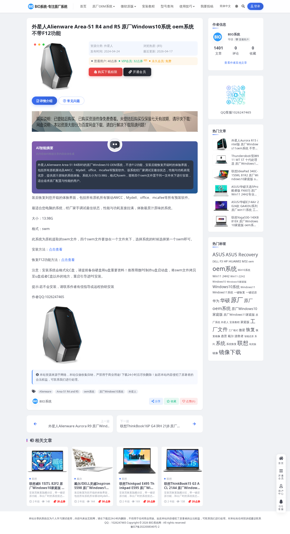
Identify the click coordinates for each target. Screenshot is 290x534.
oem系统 (89, 391)
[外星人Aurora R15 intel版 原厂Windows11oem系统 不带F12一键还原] (221, 144)
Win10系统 (244, 270)
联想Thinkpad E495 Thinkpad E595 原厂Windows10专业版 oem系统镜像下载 (137, 489)
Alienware (45, 391)
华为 (216, 301)
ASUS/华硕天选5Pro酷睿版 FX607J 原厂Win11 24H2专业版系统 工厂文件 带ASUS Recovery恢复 (244, 194)
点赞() (190, 401)
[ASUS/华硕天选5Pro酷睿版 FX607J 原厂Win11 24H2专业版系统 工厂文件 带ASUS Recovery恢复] (221, 190)
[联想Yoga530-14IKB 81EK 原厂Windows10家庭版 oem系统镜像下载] (221, 221)
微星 (242, 330)
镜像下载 (230, 352)
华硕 (225, 300)
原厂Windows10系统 (111, 391)
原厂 (237, 300)
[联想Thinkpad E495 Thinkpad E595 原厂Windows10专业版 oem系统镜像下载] (137, 460)
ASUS (219, 254)
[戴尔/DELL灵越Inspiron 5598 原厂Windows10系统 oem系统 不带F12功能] (92, 460)
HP (226, 261)
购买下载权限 (107, 72)
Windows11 (248, 287)
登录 (257, 6)
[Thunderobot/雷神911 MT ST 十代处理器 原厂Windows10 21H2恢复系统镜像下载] (221, 160)
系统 (220, 343)
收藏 (173, 401)
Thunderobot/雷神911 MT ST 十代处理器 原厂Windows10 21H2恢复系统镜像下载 (245, 163)
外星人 (108, 46)
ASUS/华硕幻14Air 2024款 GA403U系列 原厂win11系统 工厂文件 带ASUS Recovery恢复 (245, 209)
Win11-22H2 (237, 276)
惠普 (224, 336)
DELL (216, 261)
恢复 (250, 329)
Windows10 (219, 281)
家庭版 (245, 322)
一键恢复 (239, 292)
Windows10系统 (226, 286)
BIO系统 (45, 401)
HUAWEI (235, 261)
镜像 (215, 353)
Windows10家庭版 (236, 281)
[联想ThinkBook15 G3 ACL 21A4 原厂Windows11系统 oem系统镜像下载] (182, 460)
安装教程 (234, 322)
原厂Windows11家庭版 (239, 315)
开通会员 (139, 72)
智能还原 (249, 336)
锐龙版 (252, 344)
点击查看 (55, 249)
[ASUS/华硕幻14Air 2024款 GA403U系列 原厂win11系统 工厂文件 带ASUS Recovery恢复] (221, 206)
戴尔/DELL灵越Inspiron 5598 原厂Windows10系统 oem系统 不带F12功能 (92, 489)
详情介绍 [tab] (46, 101)
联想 (34, 479)
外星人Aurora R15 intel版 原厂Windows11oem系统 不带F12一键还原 (244, 146)
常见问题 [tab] (73, 101)
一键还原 (251, 292)
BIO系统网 (155, 522)
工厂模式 (233, 330)
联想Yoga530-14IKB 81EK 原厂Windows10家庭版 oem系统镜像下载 (245, 223)
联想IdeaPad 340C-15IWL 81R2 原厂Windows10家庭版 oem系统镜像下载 (244, 177)
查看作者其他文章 (235, 62)
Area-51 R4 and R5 (68, 391)
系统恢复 (231, 344)
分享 (158, 401)
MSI (245, 261)
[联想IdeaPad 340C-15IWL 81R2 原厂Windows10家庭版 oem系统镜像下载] (221, 175)
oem (251, 261)
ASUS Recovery (242, 254)
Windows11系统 (223, 292)
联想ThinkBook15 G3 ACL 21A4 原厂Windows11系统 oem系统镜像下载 (181, 489)
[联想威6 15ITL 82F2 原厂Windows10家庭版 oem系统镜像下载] (47, 460)
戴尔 (79, 479)
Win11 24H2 (221, 276)
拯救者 (239, 336)
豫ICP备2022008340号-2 (145, 526)
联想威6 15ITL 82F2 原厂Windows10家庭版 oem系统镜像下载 (46, 487)
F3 (221, 261)
